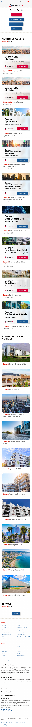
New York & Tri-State (21, 632)
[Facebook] (2, 710)
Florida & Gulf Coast (6, 632)
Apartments (4, 646)
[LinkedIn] (4, 710)
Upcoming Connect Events (16, 19)
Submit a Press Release (20, 722)
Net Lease (19, 653)
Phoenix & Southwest (6, 634)
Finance (18, 649)
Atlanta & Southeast (6, 627)
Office (3, 655)
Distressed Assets (5, 649)
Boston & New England (22, 627)
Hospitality (19, 651)
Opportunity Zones (21, 655)
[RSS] (11, 710)
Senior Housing (20, 657)
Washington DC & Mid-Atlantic (23, 636)
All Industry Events (16, 28)
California (4, 629)
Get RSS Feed (4, 722)
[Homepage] (16, 6)
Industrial (4, 653)
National (4, 625)
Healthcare (4, 651)
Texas (3, 636)
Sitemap (11, 722)
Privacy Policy (4, 725)
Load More (16, 613)
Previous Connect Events (16, 24)
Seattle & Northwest (21, 634)
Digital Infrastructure (21, 646)
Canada (18, 625)
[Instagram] (9, 710)
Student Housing (5, 660)
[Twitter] (7, 710)
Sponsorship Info (16, 14)
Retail (3, 657)
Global (3, 638)
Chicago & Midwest (21, 629)
